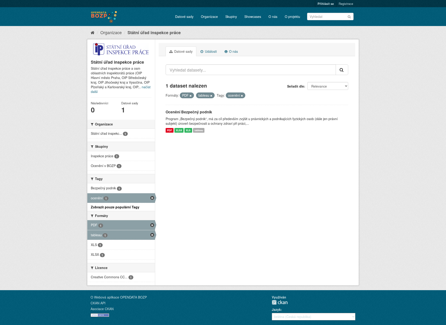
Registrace (346, 3)
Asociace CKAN (102, 308)
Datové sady (184, 16)
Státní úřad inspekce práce (154, 33)
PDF (169, 130)
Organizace (209, 16)
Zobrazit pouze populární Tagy (115, 207)
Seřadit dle (295, 86)
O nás (273, 16)
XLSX (179, 130)
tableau (198, 130)
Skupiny (231, 16)
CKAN (280, 302)
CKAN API (98, 303)
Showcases (252, 16)
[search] (342, 69)
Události (210, 51)
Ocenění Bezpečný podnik (189, 112)
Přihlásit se (326, 3)
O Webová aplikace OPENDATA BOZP (119, 297)
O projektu (292, 16)
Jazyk (276, 309)
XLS (188, 130)
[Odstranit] (191, 95)
